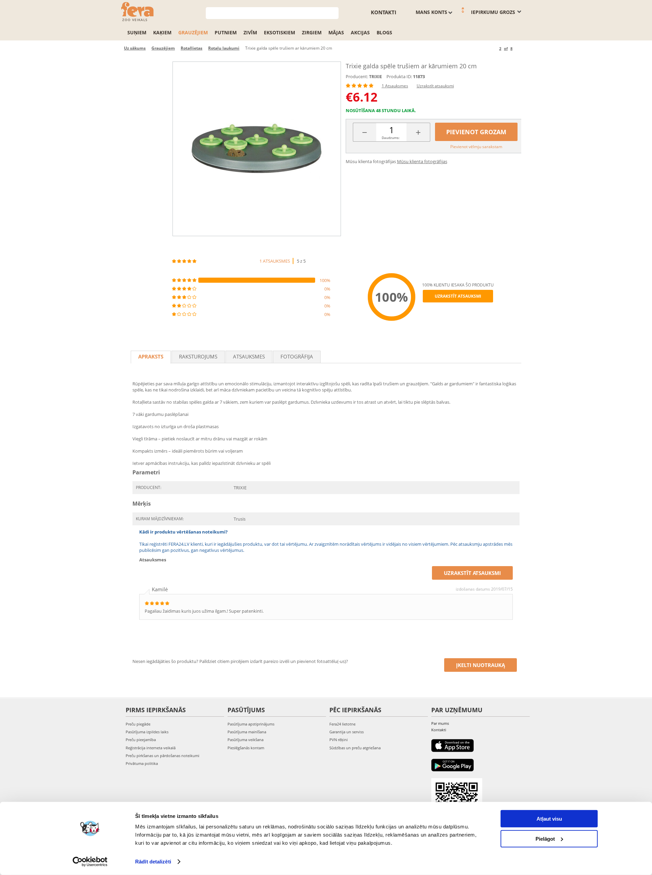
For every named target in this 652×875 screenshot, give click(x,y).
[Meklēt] (334, 12)
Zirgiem (312, 32)
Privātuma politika (142, 763)
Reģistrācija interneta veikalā (151, 747)
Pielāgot (545, 838)
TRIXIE (375, 77)
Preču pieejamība (141, 739)
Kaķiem (162, 32)
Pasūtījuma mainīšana (247, 731)
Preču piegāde (138, 724)
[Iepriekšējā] (493, 48)
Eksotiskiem (279, 32)
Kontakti (383, 12)
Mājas (336, 32)
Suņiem (136, 32)
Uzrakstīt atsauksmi (435, 86)
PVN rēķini (338, 739)
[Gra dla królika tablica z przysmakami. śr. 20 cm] (257, 149)
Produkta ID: (399, 76)
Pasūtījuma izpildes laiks (147, 731)
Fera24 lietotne (342, 724)
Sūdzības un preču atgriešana (355, 747)
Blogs (384, 32)
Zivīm (250, 32)
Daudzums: (391, 137)
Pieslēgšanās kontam (246, 747)
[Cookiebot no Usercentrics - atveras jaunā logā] (90, 862)
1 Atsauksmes (395, 86)
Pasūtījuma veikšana (246, 739)
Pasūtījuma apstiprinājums (251, 724)
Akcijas (360, 32)
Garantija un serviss (346, 731)
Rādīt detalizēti (153, 861)
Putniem (226, 32)
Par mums (440, 723)
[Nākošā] (518, 48)
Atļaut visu (549, 819)
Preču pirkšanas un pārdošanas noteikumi (162, 755)
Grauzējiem (193, 32)
